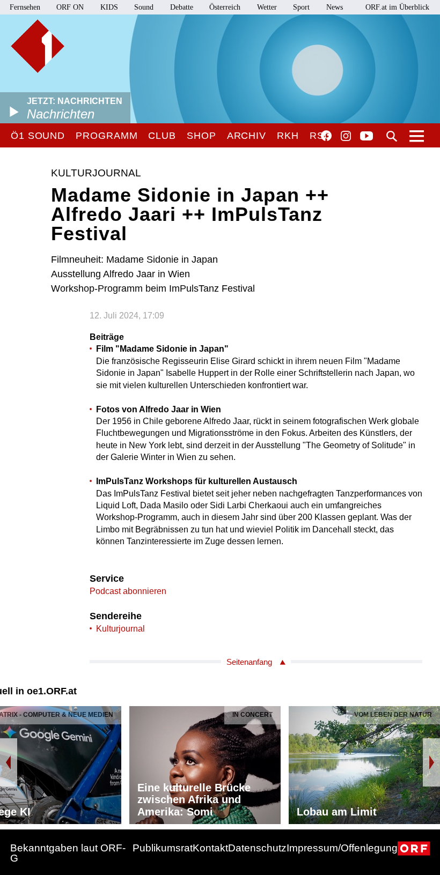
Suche (391, 136)
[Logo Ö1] (37, 46)
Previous (8, 762)
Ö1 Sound (38, 135)
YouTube (366, 136)
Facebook (326, 135)
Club (162, 135)
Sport (301, 7)
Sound (143, 7)
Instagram (346, 136)
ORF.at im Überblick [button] (397, 7)
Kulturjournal (120, 628)
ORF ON (70, 7)
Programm (106, 135)
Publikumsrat (163, 848)
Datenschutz (257, 848)
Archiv (246, 135)
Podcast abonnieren (128, 591)
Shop (201, 135)
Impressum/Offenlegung (342, 848)
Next (431, 762)
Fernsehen (25, 7)
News (334, 7)
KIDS (109, 7)
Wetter (267, 7)
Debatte (181, 7)
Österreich (224, 7)
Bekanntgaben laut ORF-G (68, 853)
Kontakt (210, 848)
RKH (288, 135)
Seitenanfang (249, 661)
